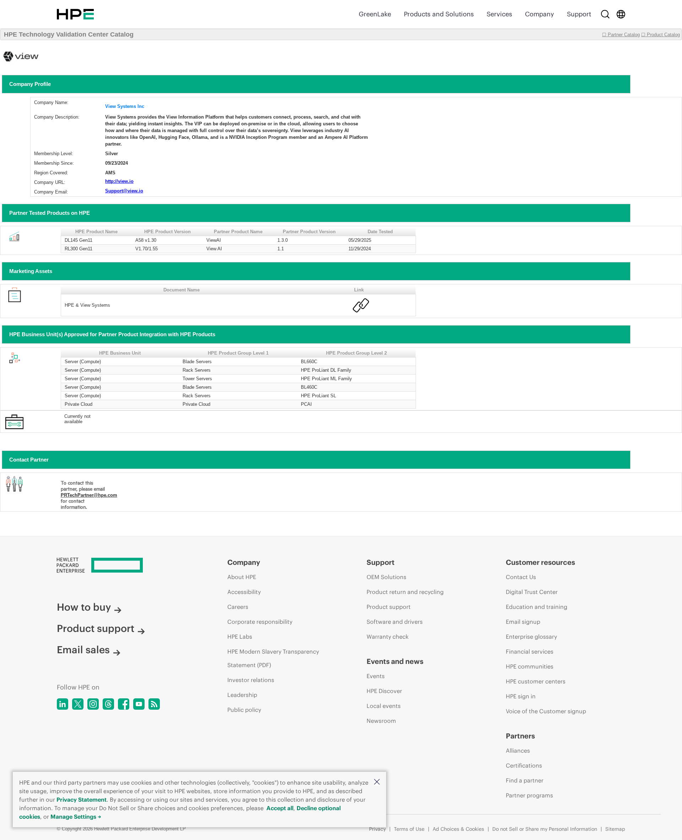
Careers (237, 606)
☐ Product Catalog (660, 34)
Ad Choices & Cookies (458, 829)
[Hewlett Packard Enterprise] (75, 14)
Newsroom (381, 720)
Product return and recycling (405, 591)
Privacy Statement (81, 799)
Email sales (83, 649)
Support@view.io (124, 190)
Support (579, 14)
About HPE (241, 576)
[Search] (605, 14)
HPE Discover (384, 690)
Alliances (518, 750)
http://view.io (119, 181)
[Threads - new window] (108, 704)
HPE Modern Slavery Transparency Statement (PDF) (273, 658)
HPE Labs (239, 636)
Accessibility (244, 591)
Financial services (529, 651)
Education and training (536, 606)
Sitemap (615, 829)
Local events (384, 705)
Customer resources (540, 562)
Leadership (242, 694)
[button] (377, 782)
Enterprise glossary (531, 636)
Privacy (377, 829)
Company (539, 14)
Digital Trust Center (532, 591)
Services (499, 14)
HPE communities (529, 666)
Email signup (523, 621)
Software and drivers (395, 621)
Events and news (395, 661)
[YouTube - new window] (139, 704)
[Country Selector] (621, 14)
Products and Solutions (439, 14)
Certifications (524, 765)
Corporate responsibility (259, 621)
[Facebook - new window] (123, 704)
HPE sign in (521, 696)
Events (376, 676)
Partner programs (529, 795)
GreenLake (375, 14)
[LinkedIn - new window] (62, 704)
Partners (520, 735)
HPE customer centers (535, 681)
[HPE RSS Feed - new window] (154, 704)
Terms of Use (409, 829)
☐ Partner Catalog (621, 34)
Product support (95, 628)
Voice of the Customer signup (546, 711)
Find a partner (524, 780)
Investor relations (250, 679)
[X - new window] (77, 704)
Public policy (244, 709)
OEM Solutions (386, 576)
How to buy (84, 607)
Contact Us (521, 576)
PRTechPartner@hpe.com (89, 495)
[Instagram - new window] (93, 704)
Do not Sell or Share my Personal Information (544, 829)
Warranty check (387, 636)
